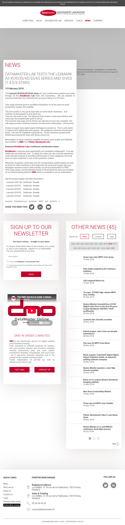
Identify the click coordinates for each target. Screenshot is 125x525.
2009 (108, 248)
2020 (101, 244)
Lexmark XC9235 (13, 186)
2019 (106, 244)
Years (84, 236)
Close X (62, 4)
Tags (111, 236)
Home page (27, 20)
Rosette (36, 182)
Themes (98, 236)
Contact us (44, 370)
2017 (115, 244)
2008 (113, 248)
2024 (82, 244)
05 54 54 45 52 (39, 503)
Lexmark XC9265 (13, 196)
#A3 (46, 201)
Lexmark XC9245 (13, 189)
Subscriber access (12, 505)
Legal (5, 498)
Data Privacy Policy (74, 522)
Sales (39, 20)
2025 (78, 244)
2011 (99, 248)
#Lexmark (8, 201)
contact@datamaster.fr (43, 509)
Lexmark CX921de (14, 182)
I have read (24, 262)
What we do (8, 487)
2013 (89, 248)
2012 (94, 248)
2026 (73, 244)
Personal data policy (12, 501)
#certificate (33, 201)
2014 (85, 248)
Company (98, 20)
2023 (87, 244)
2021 (96, 244)
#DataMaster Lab (20, 201)
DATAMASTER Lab (53, 20)
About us (7, 491)
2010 (103, 248)
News (88, 20)
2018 (110, 244)
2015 (80, 248)
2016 (75, 248)
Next (114, 444)
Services (68, 20)
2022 (92, 244)
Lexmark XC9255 (13, 192)
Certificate (27, 182)
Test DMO (19, 370)
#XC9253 (53, 201)
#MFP (41, 201)
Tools (79, 20)
